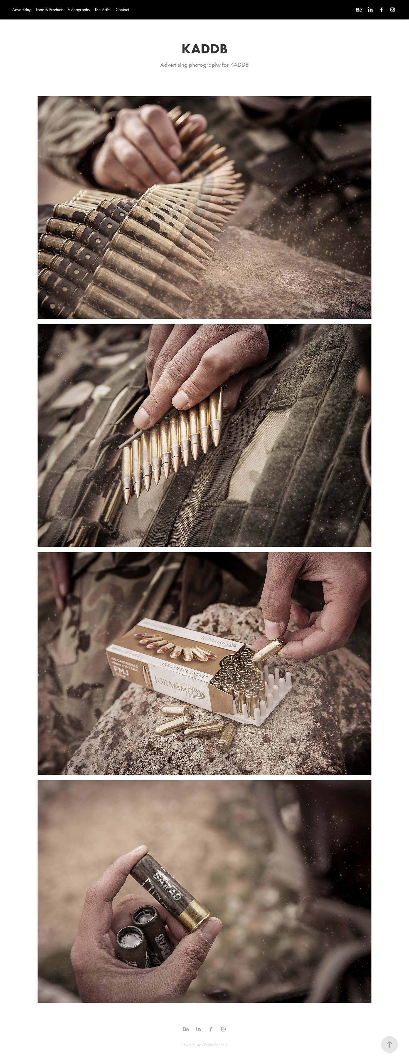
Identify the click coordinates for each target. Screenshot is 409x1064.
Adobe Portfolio (215, 1044)
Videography (79, 9)
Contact (122, 9)
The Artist (102, 9)
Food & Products (49, 9)
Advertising (21, 9)
